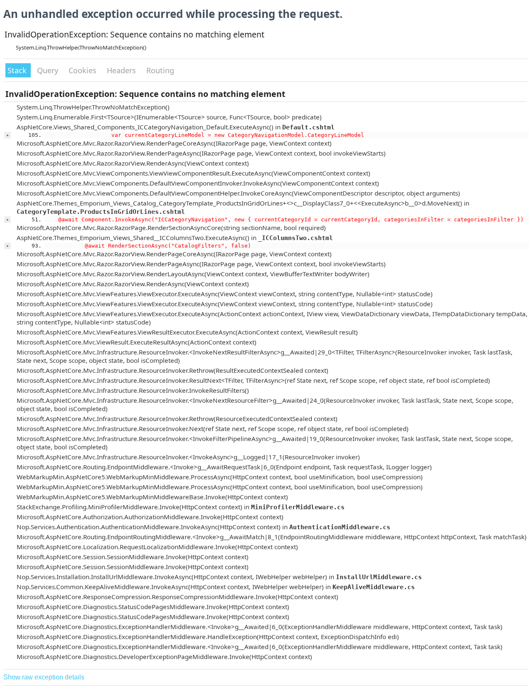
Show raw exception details (43, 677)
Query (48, 70)
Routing (160, 70)
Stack (18, 70)
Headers (122, 70)
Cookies (84, 70)
